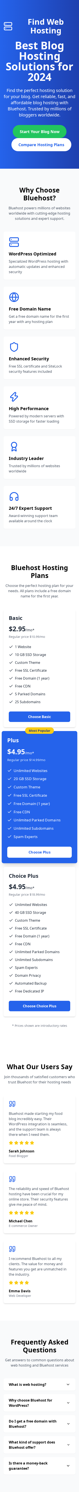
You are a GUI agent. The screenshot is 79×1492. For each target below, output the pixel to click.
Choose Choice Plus (39, 1006)
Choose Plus (40, 852)
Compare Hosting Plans (41, 144)
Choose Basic (39, 716)
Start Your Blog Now (39, 131)
